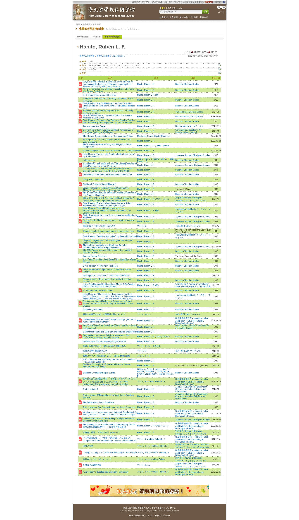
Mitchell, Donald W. (146, 371)
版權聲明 (188, 2)
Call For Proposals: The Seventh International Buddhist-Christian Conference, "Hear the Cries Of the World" (108, 169)
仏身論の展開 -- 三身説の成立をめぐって (101, 432)
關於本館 (146, 2)
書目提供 (178, 2)
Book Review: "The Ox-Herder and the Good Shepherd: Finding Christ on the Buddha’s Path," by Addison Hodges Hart (109, 105)
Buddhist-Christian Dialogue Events (99, 373)
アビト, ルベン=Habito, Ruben (151, 459)
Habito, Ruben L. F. (146, 84)
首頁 (78, 24)
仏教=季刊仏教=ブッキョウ (187, 226)
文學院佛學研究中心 (140, 508)
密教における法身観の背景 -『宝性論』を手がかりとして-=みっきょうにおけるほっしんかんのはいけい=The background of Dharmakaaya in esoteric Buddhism (110, 381)
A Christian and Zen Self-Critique (97, 290)
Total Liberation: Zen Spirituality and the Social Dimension (109, 407)
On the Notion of (90, 389)
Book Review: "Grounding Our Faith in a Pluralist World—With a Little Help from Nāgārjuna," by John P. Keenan (109, 121)
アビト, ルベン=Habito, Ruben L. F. (153, 446)
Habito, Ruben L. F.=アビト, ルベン (153, 199)
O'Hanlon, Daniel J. (146, 369)
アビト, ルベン (144, 314)
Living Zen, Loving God (93, 179)
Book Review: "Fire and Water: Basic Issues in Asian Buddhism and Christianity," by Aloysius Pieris (107, 204)
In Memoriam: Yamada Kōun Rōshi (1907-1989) (104, 341)
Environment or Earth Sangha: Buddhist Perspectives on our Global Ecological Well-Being (108, 131)
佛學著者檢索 (83, 37)
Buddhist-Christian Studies (187, 84)
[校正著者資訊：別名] (219, 65)
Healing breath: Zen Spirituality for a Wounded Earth (106, 275)
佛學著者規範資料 (112, 37)
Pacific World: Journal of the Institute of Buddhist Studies (192, 327)
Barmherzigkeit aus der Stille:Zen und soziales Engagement (110, 332)
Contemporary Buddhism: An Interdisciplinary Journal (188, 131)
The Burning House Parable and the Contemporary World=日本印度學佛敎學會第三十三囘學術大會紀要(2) (109, 425)
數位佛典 (184, 17)
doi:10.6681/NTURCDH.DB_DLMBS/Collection (149, 516)
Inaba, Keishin (163, 145)
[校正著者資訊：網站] (219, 73)
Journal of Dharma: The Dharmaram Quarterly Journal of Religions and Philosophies (191, 389)
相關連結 (204, 17)
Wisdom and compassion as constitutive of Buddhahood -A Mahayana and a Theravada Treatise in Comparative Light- (109, 413)
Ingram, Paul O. (159, 159)
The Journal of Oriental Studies (189, 112)
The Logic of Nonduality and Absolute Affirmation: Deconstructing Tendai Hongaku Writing (105, 246)
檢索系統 (163, 17)
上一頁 (221, 12)
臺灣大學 (127, 508)
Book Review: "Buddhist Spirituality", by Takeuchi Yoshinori (110, 236)
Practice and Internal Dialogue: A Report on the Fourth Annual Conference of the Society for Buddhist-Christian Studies (108, 303)
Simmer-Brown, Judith (147, 374)
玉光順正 (156, 346)
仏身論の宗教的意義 (92, 465)
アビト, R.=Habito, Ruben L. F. (151, 381)
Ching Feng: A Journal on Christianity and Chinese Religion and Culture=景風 (193, 285)
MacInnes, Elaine (145, 136)
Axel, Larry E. (162, 369)
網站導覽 (136, 2)
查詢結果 (96, 37)
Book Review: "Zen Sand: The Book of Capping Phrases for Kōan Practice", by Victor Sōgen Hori (110, 165)
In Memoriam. (89, 160)
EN (223, 7)
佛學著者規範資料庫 (92, 24)
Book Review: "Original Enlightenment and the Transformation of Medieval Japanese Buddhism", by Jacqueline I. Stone (107, 210)
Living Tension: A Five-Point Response (100, 266)
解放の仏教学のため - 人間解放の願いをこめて (104, 314)
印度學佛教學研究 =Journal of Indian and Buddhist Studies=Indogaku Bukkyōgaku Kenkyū (191, 320)
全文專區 (174, 17)
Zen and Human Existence (95, 256)
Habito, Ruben (143, 121)
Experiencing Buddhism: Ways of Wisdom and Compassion (110, 150)
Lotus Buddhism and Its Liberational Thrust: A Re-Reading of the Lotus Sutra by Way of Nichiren (109, 285)
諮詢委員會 (157, 2)
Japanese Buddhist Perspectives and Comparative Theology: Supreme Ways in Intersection (106, 189)
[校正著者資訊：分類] (219, 69)
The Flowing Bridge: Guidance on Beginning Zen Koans (108, 136)
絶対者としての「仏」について (97, 459)
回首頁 (218, 2)
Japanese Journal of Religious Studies (192, 155)
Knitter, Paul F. (164, 371)
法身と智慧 (88, 446)
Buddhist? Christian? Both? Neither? (99, 184)
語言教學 (194, 17)
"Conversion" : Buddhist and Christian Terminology (105, 472)
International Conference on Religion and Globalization (107, 174)
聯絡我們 (168, 2)
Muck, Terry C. (144, 159)
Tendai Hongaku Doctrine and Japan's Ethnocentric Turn (108, 231)
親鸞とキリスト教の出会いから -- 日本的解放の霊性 (106, 356)
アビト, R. (142, 226)
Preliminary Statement (93, 309)
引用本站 (199, 2)
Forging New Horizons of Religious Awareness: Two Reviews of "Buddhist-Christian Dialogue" (106, 336)
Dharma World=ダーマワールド (189, 116)
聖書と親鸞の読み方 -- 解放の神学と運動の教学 (104, 346)
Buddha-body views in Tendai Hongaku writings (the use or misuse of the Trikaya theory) (109, 320)
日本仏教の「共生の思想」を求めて (99, 226)
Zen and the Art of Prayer (94, 126)
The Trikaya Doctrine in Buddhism (98, 402)
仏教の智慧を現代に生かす (95, 351)
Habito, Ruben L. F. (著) (148, 95)
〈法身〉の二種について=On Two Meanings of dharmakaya (110, 452)
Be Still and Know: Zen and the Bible (99, 95)
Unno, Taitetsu (163, 336)
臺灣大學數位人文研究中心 (164, 508)
